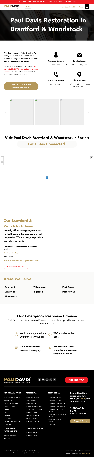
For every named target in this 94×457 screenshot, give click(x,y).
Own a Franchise (34, 429)
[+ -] (47, 180)
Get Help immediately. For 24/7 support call (40, 2)
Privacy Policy (79, 451)
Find (83, 398)
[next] (88, 112)
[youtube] (43, 380)
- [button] (2, 160)
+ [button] (2, 158)
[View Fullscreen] (2, 164)
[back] (6, 112)
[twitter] (50, 380)
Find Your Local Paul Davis (72, 7)
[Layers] (92, 158)
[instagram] (47, 380)
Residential (32, 393)
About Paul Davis (12, 393)
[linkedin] (54, 380)
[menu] (87, 6)
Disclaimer (87, 451)
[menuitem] (13, 397)
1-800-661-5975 (77, 409)
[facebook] (39, 380)
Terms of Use (69, 451)
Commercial (54, 393)
